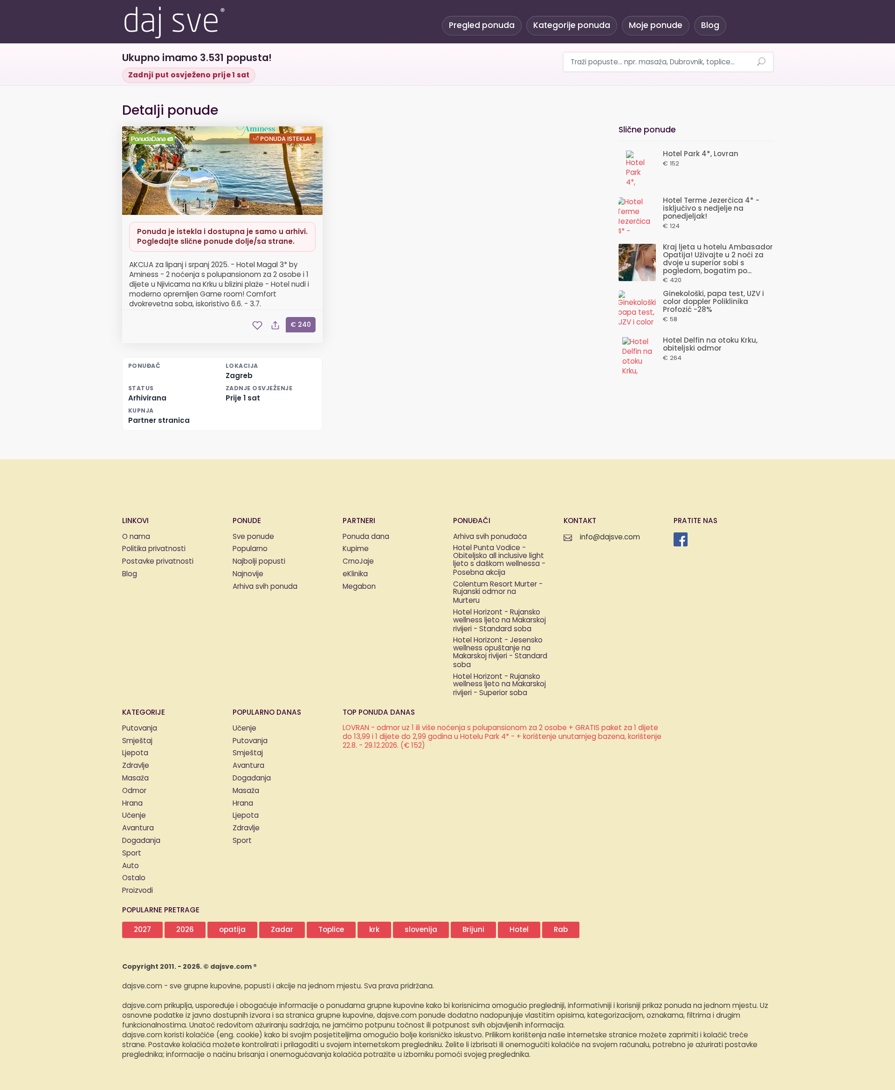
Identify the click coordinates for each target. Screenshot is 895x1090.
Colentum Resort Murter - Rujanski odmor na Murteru (498, 593)
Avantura (138, 828)
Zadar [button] (282, 929)
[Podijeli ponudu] (275, 325)
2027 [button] (142, 929)
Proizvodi (137, 890)
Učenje (134, 815)
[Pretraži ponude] (761, 62)
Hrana (132, 803)
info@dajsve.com (610, 537)
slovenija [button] (421, 929)
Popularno (250, 549)
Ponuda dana (366, 536)
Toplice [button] (331, 929)
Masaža (135, 778)
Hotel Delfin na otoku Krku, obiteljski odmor (710, 344)
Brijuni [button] (473, 929)
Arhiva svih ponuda (265, 586)
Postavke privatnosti (157, 561)
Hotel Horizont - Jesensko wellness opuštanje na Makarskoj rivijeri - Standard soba (500, 653)
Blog (710, 25)
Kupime (356, 549)
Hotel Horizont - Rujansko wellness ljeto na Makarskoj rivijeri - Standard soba (499, 621)
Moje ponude (655, 25)
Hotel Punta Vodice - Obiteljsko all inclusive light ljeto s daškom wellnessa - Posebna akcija (499, 561)
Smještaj (137, 741)
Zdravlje (135, 765)
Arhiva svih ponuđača (490, 536)
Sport (131, 853)
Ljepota (135, 753)
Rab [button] (561, 929)
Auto (130, 866)
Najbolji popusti (259, 561)
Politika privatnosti (154, 549)
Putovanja (139, 728)
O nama (136, 536)
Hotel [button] (519, 929)
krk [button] (374, 929)
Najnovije (248, 574)
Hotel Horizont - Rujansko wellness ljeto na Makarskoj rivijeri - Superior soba (499, 685)
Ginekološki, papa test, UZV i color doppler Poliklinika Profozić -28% (713, 302)
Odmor (134, 790)
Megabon (359, 586)
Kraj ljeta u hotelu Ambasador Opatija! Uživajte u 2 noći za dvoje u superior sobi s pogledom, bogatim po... (718, 259)
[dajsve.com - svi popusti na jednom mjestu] (174, 21)
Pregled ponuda (482, 25)
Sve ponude (253, 536)
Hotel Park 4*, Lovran (700, 154)
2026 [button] (185, 929)
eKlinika (355, 574)
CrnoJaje (358, 561)
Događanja (141, 840)
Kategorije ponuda (571, 25)
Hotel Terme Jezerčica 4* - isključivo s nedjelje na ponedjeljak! (711, 208)
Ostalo (133, 878)
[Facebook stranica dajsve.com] (681, 539)
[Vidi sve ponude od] (153, 139)
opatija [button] (232, 929)
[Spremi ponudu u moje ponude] (257, 325)
